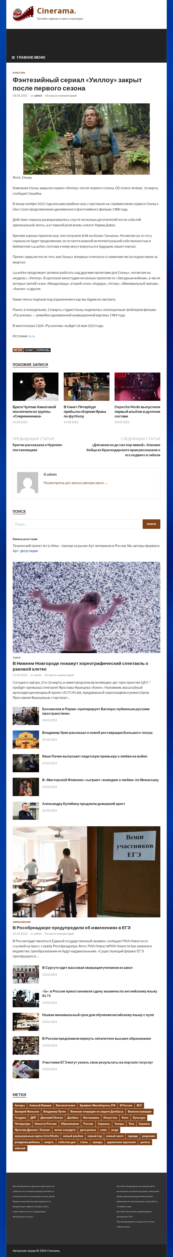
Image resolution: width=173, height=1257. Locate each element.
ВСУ (139, 1105)
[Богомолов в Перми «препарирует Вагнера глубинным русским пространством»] (26, 724)
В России (126, 1105)
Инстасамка (91, 1117)
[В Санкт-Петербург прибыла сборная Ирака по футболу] (86, 402)
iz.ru (32, 336)
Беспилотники (65, 1105)
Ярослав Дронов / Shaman (32, 1129)
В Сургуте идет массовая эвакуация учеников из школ (87, 967)
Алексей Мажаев (40, 1105)
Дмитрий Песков (52, 1117)
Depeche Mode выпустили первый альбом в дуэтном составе (137, 411)
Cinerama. (56, 10)
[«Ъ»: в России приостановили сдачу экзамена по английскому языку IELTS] (26, 1006)
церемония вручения (121, 1142)
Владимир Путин (54, 1111)
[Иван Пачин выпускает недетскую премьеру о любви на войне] (26, 771)
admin (38, 95)
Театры (119, 1123)
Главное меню (31, 57)
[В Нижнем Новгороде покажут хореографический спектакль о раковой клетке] (86, 654)
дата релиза (88, 1129)
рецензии (148, 1136)
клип (103, 1129)
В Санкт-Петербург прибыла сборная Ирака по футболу (85, 411)
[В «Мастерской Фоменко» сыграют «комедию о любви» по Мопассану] (26, 795)
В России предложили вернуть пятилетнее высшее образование (96, 1038)
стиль (84, 1142)
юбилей (20, 1148)
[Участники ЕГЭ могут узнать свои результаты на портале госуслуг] (26, 1077)
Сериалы (43, 350)
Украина (144, 1123)
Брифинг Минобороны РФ (97, 1105)
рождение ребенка (27, 1142)
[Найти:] (86, 524)
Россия (88, 1123)
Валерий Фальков (27, 1111)
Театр (16, 657)
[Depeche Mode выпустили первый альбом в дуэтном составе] (137, 402)
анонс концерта (65, 1129)
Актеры (20, 1105)
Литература (22, 1123)
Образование (22, 922)
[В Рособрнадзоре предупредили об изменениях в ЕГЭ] (86, 918)
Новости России (46, 1123)
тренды (97, 1142)
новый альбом (73, 1136)
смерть (49, 1142)
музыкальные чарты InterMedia (37, 1136)
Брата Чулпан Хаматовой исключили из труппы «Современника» (34, 411)
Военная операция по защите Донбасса (96, 1111)
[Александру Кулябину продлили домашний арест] (26, 818)
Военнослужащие (139, 1111)
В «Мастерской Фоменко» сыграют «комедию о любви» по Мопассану (100, 780)
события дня (67, 1142)
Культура (19, 73)
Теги (131, 1123)
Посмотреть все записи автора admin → (75, 483)
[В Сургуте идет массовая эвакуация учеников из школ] (26, 982)
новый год (95, 1136)
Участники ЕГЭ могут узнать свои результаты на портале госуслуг (97, 1062)
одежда (133, 1136)
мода (114, 1129)
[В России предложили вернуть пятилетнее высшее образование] (26, 1053)
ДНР (33, 1117)
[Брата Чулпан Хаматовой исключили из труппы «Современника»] (35, 402)
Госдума (20, 1117)
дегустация (29, 551)
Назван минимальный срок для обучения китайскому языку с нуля (98, 1015)
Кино (125, 1117)
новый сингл (114, 1136)
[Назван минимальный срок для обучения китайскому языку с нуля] (26, 1029)
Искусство (110, 1117)
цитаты (145, 1142)
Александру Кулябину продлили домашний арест (83, 804)
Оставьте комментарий (61, 95)
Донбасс (73, 1117)
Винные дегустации (25, 539)
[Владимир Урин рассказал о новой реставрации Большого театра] (26, 747)
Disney (29, 350)
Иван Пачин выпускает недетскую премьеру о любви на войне (94, 756)
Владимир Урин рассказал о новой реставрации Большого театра (97, 732)
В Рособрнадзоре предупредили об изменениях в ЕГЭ (72, 927)
